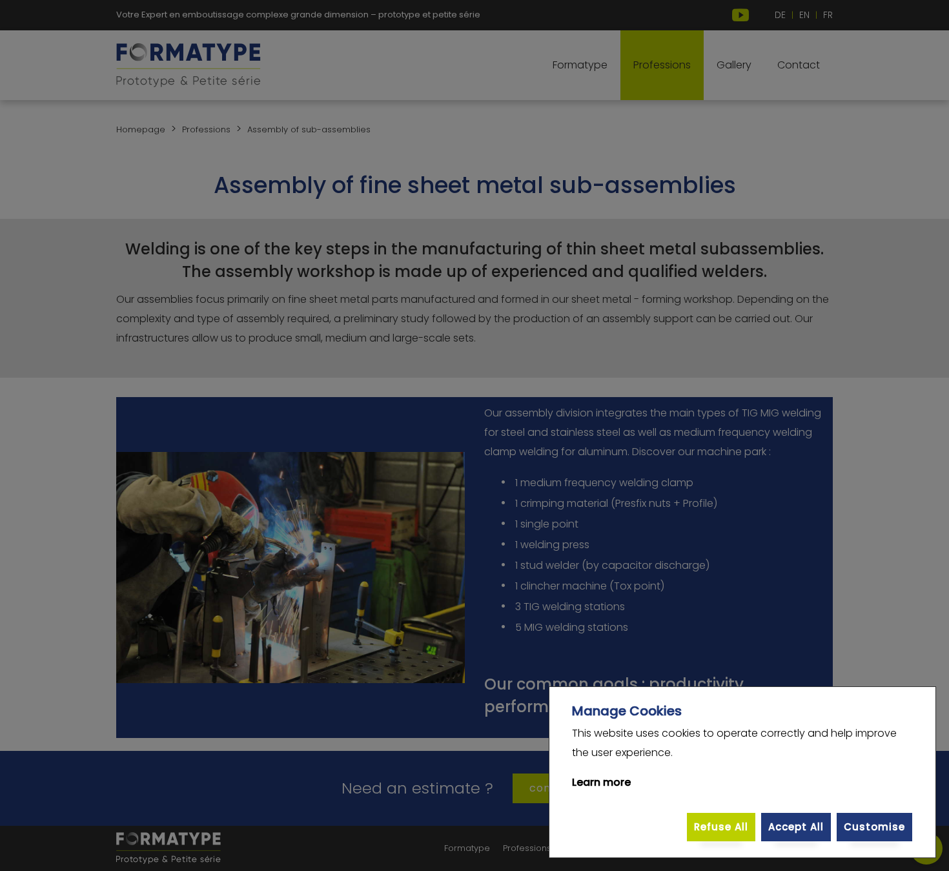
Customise (874, 827)
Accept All (796, 827)
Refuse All (721, 827)
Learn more (601, 782)
